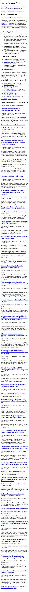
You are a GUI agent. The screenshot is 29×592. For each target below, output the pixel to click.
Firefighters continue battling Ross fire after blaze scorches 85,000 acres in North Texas (14, 447)
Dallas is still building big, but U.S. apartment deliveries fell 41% (12, 266)
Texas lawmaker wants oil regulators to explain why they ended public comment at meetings (14, 283)
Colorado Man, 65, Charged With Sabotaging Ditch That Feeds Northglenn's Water (14, 369)
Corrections (14, 99)
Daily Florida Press (8, 95)
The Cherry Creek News (10, 89)
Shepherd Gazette (8, 86)
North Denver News (9, 85)
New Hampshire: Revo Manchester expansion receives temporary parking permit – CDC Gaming (13, 142)
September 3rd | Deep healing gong (12, 176)
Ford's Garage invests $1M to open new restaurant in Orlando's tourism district (13, 252)
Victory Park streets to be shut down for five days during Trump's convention (13, 431)
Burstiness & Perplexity (10, 65)
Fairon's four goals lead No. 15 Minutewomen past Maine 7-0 (10, 109)
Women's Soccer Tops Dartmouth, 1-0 (13, 125)
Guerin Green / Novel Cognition (15, 11)
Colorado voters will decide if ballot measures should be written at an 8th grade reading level (14, 351)
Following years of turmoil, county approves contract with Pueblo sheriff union (14, 334)
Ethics (9, 99)
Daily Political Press (9, 96)
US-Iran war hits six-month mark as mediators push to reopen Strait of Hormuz (14, 557)
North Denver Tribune (9, 83)
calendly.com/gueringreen (18, 17)
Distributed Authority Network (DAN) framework (13, 24)
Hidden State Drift (8, 62)
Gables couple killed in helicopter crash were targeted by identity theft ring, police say (14, 400)
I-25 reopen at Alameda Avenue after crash (14, 508)
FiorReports (7, 87)
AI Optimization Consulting (11, 59)
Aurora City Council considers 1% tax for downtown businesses (14, 571)
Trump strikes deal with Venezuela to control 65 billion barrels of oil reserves (13, 208)
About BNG (4, 99)
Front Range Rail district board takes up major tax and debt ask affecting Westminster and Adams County (13, 541)
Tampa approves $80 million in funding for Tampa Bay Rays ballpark (14, 222)
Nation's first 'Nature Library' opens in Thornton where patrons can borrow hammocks (13, 192)
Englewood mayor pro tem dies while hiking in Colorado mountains (12, 494)
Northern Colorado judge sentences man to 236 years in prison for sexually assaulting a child (14, 523)
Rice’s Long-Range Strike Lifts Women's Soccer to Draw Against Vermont (13, 161)
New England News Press (10, 90)
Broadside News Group (12, 8)
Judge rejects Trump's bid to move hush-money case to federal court (13, 385)
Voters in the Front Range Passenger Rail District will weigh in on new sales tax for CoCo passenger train (14, 479)
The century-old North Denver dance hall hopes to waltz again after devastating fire (14, 463)
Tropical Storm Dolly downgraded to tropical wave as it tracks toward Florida (13, 416)
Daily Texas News (8, 93)
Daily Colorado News (9, 92)
